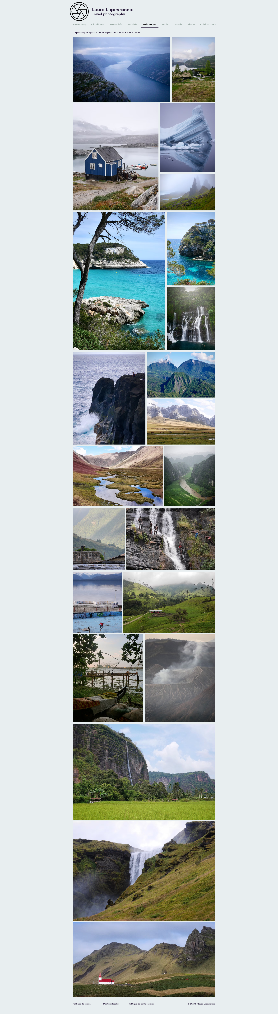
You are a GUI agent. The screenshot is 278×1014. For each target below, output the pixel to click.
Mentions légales (111, 1003)
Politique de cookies (82, 1003)
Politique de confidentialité (141, 1003)
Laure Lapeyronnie (113, 9)
